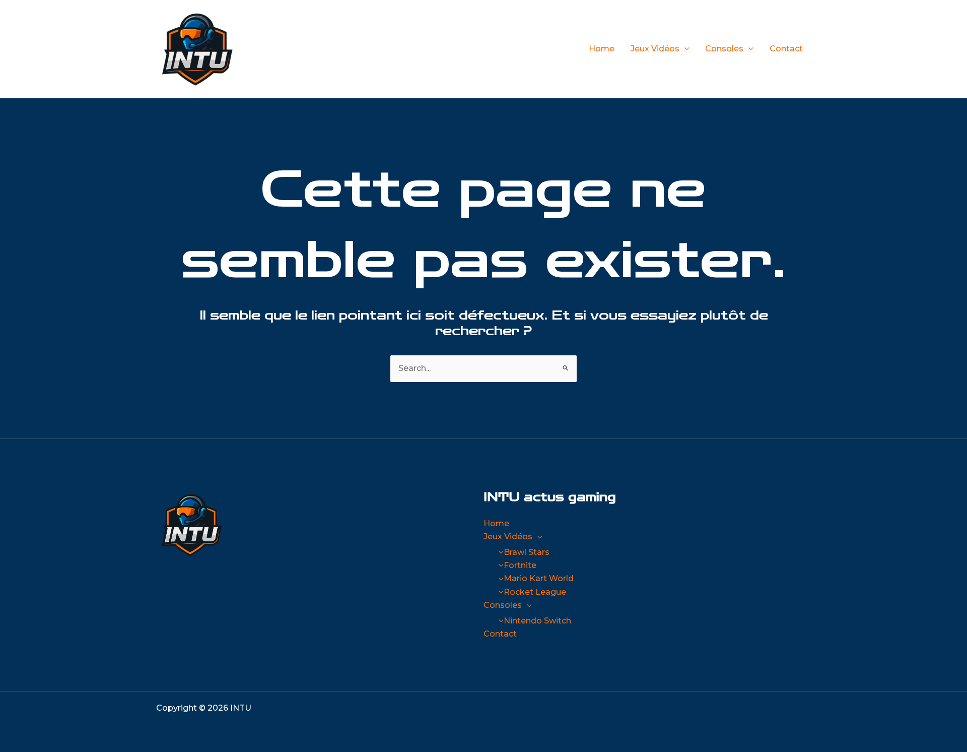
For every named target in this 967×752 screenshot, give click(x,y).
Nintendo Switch (537, 620)
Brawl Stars (526, 552)
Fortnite (520, 565)
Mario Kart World (539, 578)
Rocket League (535, 592)
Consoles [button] (724, 48)
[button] (684, 49)
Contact (786, 48)
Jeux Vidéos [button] (655, 48)
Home (601, 48)
